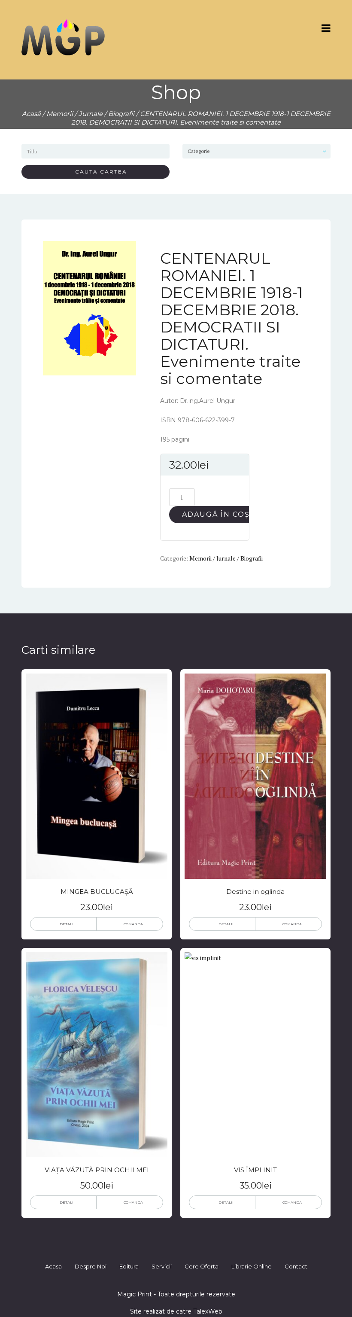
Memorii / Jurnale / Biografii (90, 114)
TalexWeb (207, 1311)
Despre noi (90, 1266)
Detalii (67, 924)
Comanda (133, 924)
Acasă (31, 114)
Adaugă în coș (216, 514)
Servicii (162, 1266)
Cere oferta (201, 1266)
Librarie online (251, 1266)
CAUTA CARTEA (98, 171)
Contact (296, 1266)
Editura (129, 1266)
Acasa (53, 1266)
